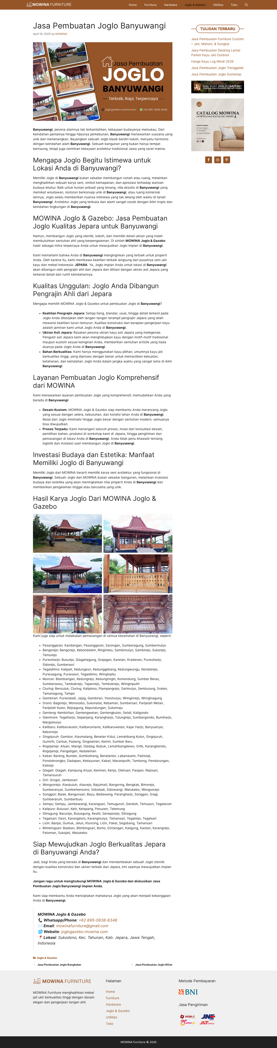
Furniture (150, 5)
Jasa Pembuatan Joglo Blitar (153, 964)
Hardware (170, 5)
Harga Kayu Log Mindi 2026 (212, 61)
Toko (234, 5)
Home (133, 5)
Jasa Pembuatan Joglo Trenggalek (217, 68)
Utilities (218, 5)
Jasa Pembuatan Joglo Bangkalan (59, 964)
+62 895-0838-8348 (98, 920)
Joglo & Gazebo (195, 5)
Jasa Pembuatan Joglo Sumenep (216, 74)
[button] (246, 5)
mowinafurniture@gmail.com (82, 925)
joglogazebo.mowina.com (84, 931)
